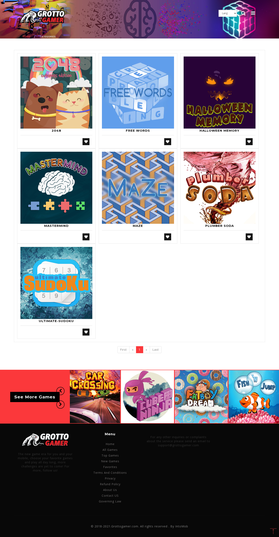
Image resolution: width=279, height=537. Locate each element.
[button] (60, 391)
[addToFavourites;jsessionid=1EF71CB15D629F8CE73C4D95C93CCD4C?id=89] (86, 236)
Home (26, 36)
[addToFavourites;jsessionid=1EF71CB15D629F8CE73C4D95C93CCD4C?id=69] (249, 141)
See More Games (34, 397)
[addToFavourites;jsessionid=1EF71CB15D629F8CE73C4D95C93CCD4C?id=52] (167, 141)
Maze (138, 226)
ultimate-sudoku (56, 321)
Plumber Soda (219, 226)
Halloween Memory (219, 130)
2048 (56, 130)
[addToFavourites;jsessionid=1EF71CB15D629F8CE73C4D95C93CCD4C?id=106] (249, 236)
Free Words (138, 130)
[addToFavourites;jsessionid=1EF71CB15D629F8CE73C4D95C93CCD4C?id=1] (86, 141)
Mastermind (56, 226)
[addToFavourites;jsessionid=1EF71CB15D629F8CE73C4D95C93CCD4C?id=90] (167, 236)
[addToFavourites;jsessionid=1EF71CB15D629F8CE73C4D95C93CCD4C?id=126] (86, 332)
